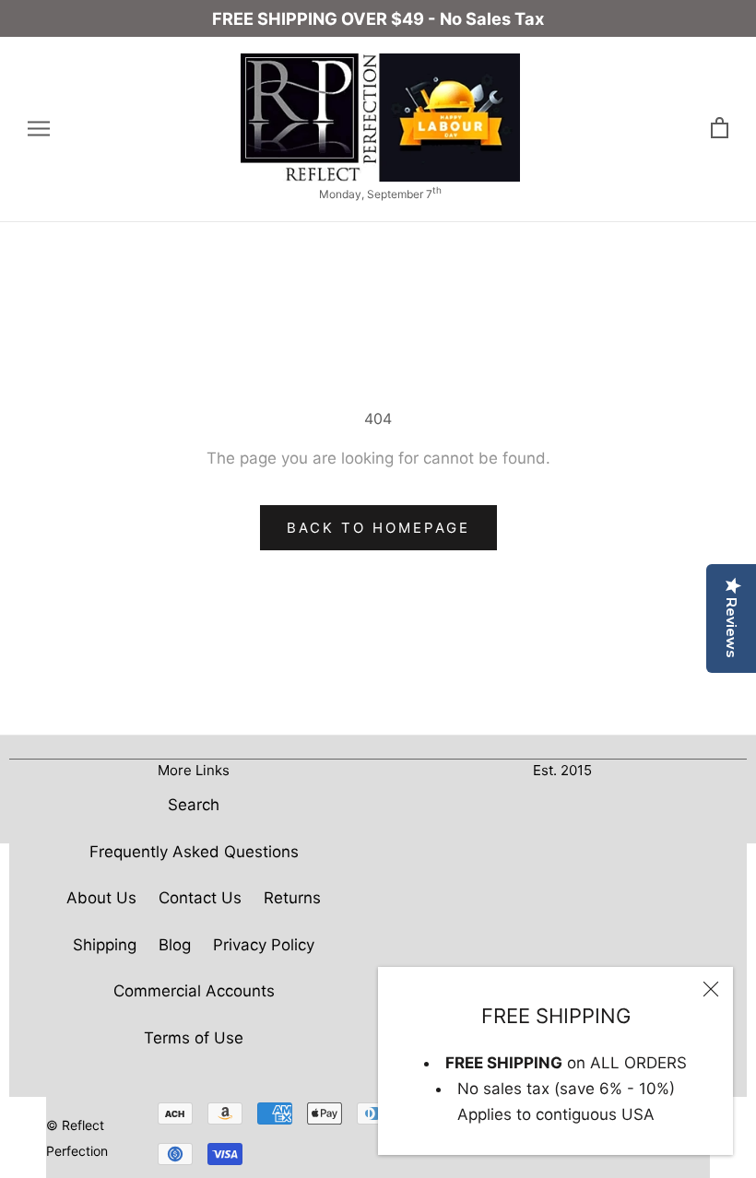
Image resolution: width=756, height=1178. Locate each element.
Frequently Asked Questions (194, 851)
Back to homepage (378, 527)
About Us (101, 898)
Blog (175, 945)
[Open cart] (719, 128)
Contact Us (200, 898)
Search (193, 804)
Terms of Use (193, 1038)
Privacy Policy (263, 945)
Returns (292, 898)
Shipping (104, 945)
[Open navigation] (39, 129)
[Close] (711, 989)
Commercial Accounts (194, 991)
